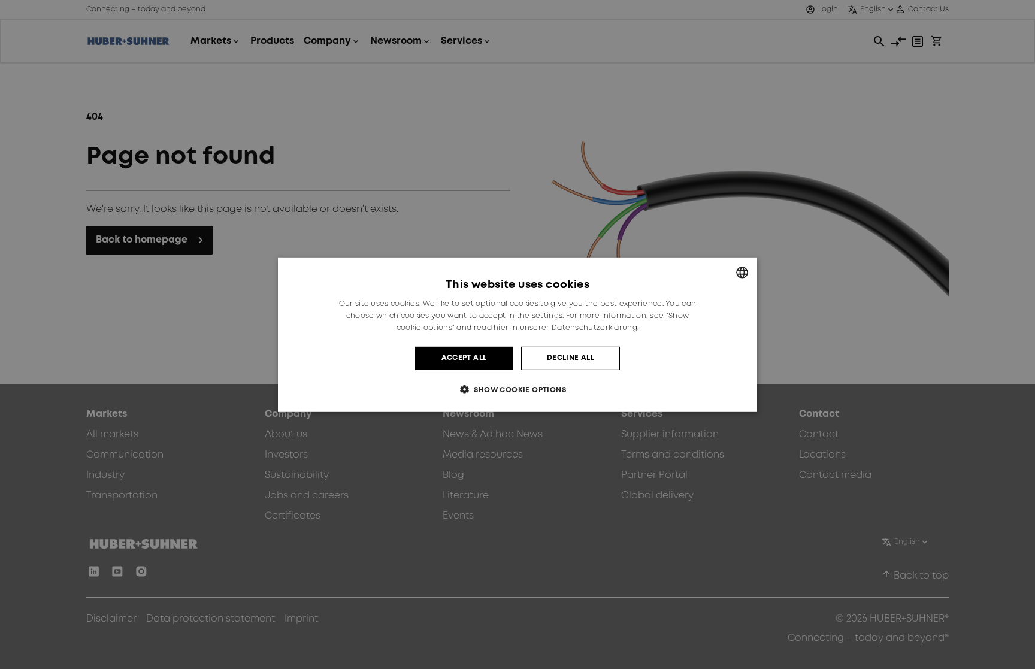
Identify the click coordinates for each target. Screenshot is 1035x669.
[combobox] (742, 272)
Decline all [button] (570, 358)
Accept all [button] (464, 358)
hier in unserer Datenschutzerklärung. (566, 328)
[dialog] (517, 334)
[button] (517, 389)
